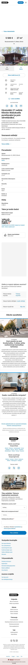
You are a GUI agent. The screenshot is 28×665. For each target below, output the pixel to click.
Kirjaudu (21, 2)
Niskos (8, 460)
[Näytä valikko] (26, 2)
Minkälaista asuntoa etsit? (9, 504)
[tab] (7, 68)
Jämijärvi (7, 449)
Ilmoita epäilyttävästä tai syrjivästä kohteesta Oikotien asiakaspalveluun (14, 424)
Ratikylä (20, 460)
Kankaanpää (17, 448)
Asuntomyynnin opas (7, 547)
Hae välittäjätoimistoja (7, 579)
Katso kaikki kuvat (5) (14, 75)
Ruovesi (22, 451)
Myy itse (22, 306)
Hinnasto (4, 554)
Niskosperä (14, 460)
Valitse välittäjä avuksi (7, 552)
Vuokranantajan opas (7, 550)
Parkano (11, 448)
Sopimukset (4, 563)
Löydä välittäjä (21, 301)
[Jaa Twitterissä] (16, 106)
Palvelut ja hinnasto (6, 561)
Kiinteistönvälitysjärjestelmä (8, 565)
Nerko (11, 94)
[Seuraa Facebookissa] (9, 468)
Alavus (16, 449)
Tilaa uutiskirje (14, 533)
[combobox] (14, 515)
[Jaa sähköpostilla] (21, 106)
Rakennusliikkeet (6, 568)
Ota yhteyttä (5, 570)
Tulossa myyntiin (18, 294)
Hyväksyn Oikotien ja (13, 527)
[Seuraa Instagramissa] (19, 468)
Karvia (12, 449)
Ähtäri (13, 451)
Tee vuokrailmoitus (6, 545)
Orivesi (17, 451)
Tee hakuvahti (5, 577)
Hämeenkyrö (8, 451)
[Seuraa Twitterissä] (14, 468)
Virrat (22, 448)
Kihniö (20, 94)
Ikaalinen (21, 449)
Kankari (12, 459)
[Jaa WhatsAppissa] (12, 106)
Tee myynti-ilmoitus (6, 543)
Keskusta (21, 459)
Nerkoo (7, 459)
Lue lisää (14, 663)
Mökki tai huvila (14, 89)
